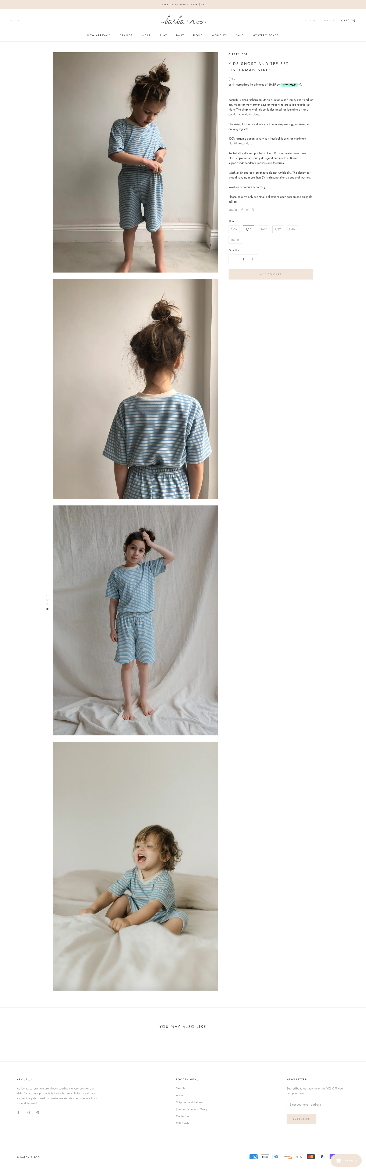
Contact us (182, 1116)
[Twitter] (247, 209)
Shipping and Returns (189, 1102)
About (179, 1095)
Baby (180, 35)
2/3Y (234, 229)
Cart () (348, 20)
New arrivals (99, 35)
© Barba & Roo (28, 1157)
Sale (240, 35)
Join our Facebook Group (192, 1109)
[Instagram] (28, 1112)
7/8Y (278, 229)
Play (163, 35)
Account (311, 20)
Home (198, 35)
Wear (146, 35)
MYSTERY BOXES (266, 35)
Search (329, 20)
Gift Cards (182, 1123)
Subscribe (301, 1119)
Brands (126, 35)
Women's (219, 35)
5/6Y (263, 229)
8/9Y (292, 229)
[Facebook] (242, 209)
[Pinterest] (253, 209)
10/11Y (235, 239)
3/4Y (248, 229)
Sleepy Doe (238, 54)
